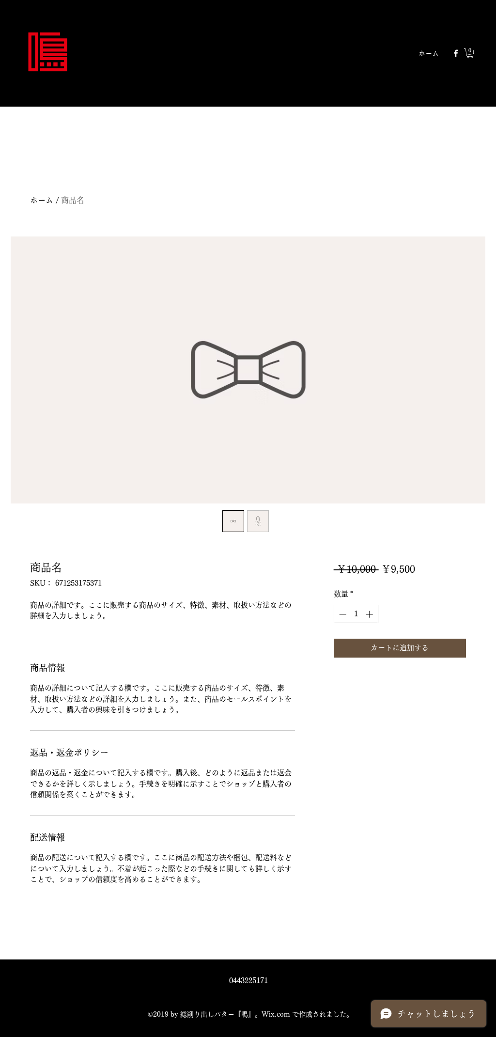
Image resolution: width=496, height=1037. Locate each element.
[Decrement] (341, 614)
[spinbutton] (356, 614)
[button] (470, 53)
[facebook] (456, 53)
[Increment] (370, 614)
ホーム (41, 200)
